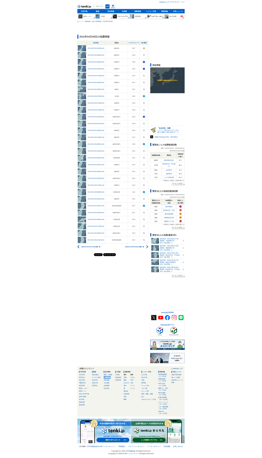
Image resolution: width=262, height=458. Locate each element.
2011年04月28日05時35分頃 (96, 158)
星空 (125, 385)
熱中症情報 (162, 394)
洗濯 (125, 377)
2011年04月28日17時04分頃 (96, 226)
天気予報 (84, 11)
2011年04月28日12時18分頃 (96, 151)
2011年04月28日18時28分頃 (96, 48)
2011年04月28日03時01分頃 (96, 171)
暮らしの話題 (175, 377)
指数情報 (137, 11)
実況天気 (95, 380)
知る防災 (106, 388)
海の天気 (144, 377)
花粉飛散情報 (162, 375)
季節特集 (164, 11)
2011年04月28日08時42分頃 (96, 233)
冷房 (131, 383)
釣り (142, 396)
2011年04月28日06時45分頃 (96, 62)
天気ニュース (178, 11)
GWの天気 (162, 384)
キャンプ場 (145, 391)
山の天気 (144, 374)
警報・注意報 (108, 374)
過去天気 (95, 383)
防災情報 (111, 11)
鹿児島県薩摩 (169, 214)
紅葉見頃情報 (163, 398)
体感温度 (126, 394)
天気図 (124, 11)
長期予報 (82, 385)
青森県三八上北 (169, 221)
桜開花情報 (162, 380)
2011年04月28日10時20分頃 (96, 178)
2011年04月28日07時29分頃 (96, 123)
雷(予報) (81, 399)
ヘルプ (182, 2)
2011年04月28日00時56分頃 (96, 192)
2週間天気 (82, 383)
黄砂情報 (82, 405)
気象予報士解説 (176, 374)
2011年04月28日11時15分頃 (96, 240)
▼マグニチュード (133, 43)
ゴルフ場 (144, 388)
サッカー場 (145, 385)
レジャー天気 (151, 11)
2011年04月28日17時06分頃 (96, 110)
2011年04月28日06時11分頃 (96, 144)
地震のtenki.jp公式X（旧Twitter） (167, 137)
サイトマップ (174, 2)
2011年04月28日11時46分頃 (96, 75)
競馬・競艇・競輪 (147, 394)
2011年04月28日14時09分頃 (96, 103)
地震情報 (107, 377)
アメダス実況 (96, 377)
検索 (107, 6)
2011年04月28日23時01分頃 (96, 130)
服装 (125, 380)
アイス (132, 385)
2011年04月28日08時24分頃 (96, 219)
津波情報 (106, 380)
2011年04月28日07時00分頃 (96, 96)
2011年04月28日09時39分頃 (96, 82)
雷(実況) (94, 385)
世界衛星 (118, 380)
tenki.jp (84, 7)
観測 (97, 11)
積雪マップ (82, 391)
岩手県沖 (169, 170)
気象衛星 (118, 377)
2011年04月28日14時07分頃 (96, 137)
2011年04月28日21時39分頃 (96, 117)
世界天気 (82, 377)
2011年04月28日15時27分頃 (96, 206)
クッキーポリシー (153, 446)
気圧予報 (82, 380)
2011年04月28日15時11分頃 (96, 164)
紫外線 (126, 391)
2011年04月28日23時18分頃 (96, 199)
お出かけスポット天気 (148, 399)
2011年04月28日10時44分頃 (96, 69)
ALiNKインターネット (106, 446)
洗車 (125, 396)
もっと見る (178, 184)
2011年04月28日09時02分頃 (96, 55)
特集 (172, 382)
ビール (132, 388)
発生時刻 (96, 43)
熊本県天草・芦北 (169, 210)
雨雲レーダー (83, 388)
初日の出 (162, 412)
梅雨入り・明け (163, 389)
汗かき (132, 377)
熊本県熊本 (169, 206)
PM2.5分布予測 (84, 394)
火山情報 (106, 383)
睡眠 (125, 399)
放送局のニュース (177, 380)
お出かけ (126, 383)
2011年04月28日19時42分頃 (96, 89)
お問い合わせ (178, 446)
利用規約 (122, 446)
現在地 (113, 7)
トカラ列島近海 (169, 177)
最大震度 (144, 43)
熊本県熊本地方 (169, 160)
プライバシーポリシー (136, 446)
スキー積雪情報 (163, 407)
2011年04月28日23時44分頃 (96, 212)
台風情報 (106, 385)
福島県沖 (169, 174)
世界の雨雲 (82, 396)
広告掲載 (166, 446)
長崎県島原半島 (169, 217)
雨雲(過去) (95, 374)
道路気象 (82, 402)
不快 (131, 380)
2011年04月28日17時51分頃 (96, 185)
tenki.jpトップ (164, 2)
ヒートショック (163, 403)
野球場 (143, 383)
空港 (142, 380)
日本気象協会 (92, 446)
